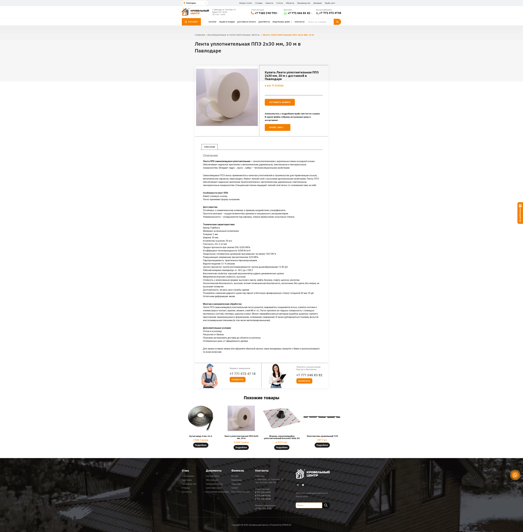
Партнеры (187, 480)
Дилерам (317, 3)
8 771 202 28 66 (263, 499)
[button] (238, 379)
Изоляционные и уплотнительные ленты (233, 35)
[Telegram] (303, 485)
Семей (234, 488)
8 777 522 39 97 (263, 492)
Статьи (279, 3)
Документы (264, 22)
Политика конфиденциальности (312, 493)
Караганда (236, 480)
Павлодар (236, 484)
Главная (200, 35)
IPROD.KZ (286, 525)
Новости (269, 3)
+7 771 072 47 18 (243, 374)
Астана (234, 476)
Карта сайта (302, 496)
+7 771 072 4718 (330, 13)
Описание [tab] (209, 147)
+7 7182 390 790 (266, 13)
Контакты (300, 22)
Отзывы (258, 3)
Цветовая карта (214, 488)
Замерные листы (214, 484)
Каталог (213, 22)
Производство (303, 3)
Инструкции (212, 480)
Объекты (290, 3)
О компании (188, 476)
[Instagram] (298, 485)
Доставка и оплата (246, 22)
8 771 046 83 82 (263, 495)
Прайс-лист (330, 3)
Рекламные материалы (217, 491)
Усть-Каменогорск (240, 491)
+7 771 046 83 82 (299, 13)
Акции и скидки (227, 22)
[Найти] (337, 22)
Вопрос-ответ (245, 3)
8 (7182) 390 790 (268, 482)
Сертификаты (212, 476)
